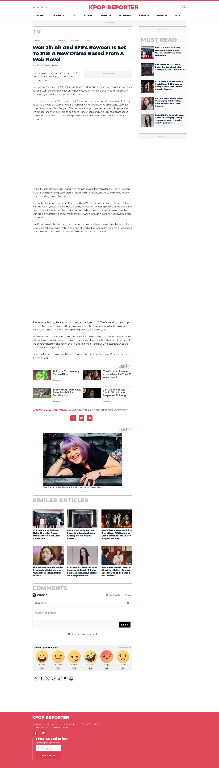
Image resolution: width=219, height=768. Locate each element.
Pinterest (90, 418)
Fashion (106, 15)
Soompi (41, 87)
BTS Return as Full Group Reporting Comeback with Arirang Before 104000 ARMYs (170, 67)
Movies (88, 15)
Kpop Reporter (59, 409)
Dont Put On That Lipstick (55, 40)
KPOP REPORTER (114, 7)
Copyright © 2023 (42, 409)
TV (73, 15)
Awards (144, 15)
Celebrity (58, 15)
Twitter (81, 418)
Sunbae (37, 40)
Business (125, 15)
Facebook (73, 418)
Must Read (159, 39)
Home (40, 15)
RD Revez (53, 65)
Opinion (162, 15)
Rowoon (88, 40)
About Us (37, 724)
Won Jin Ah (75, 40)
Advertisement (109, 22)
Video (178, 15)
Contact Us (52, 724)
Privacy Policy (69, 724)
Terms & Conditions (90, 724)
